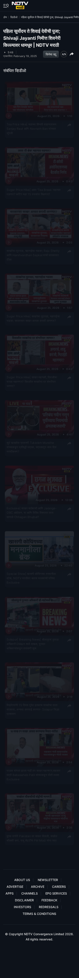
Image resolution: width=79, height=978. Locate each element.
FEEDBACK (49, 900)
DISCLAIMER (24, 900)
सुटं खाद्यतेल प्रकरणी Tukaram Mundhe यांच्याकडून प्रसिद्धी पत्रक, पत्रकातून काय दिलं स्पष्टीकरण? (31, 447)
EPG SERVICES (56, 893)
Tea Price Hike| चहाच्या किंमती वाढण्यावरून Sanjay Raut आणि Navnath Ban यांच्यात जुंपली (31, 129)
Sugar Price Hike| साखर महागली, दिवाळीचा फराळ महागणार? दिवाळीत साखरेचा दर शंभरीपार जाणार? (32, 381)
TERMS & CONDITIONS (39, 914)
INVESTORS (22, 907)
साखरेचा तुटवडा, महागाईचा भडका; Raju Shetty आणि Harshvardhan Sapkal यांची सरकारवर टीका (33, 255)
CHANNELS (29, 893)
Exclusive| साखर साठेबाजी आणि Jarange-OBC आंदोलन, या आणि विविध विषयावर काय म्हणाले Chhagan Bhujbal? (32, 512)
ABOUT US (22, 880)
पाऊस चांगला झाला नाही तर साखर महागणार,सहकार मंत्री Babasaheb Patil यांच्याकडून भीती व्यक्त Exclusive (33, 775)
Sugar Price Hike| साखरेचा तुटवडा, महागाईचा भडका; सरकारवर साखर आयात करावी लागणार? (33, 318)
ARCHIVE (37, 886)
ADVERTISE (15, 886)
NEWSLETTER (48, 880)
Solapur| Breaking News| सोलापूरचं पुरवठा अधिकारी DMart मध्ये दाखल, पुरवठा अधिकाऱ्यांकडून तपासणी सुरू (33, 644)
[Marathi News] (20, 4)
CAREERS (59, 886)
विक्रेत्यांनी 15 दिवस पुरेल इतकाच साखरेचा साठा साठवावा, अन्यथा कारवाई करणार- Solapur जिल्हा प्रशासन (33, 709)
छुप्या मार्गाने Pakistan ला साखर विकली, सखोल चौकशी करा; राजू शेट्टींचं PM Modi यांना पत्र (32, 838)
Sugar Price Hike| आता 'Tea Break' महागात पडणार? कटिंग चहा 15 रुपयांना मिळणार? (34, 192)
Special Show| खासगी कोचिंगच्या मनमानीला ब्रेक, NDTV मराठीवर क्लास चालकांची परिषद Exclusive (31, 578)
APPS (9, 893)
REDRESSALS (48, 907)
